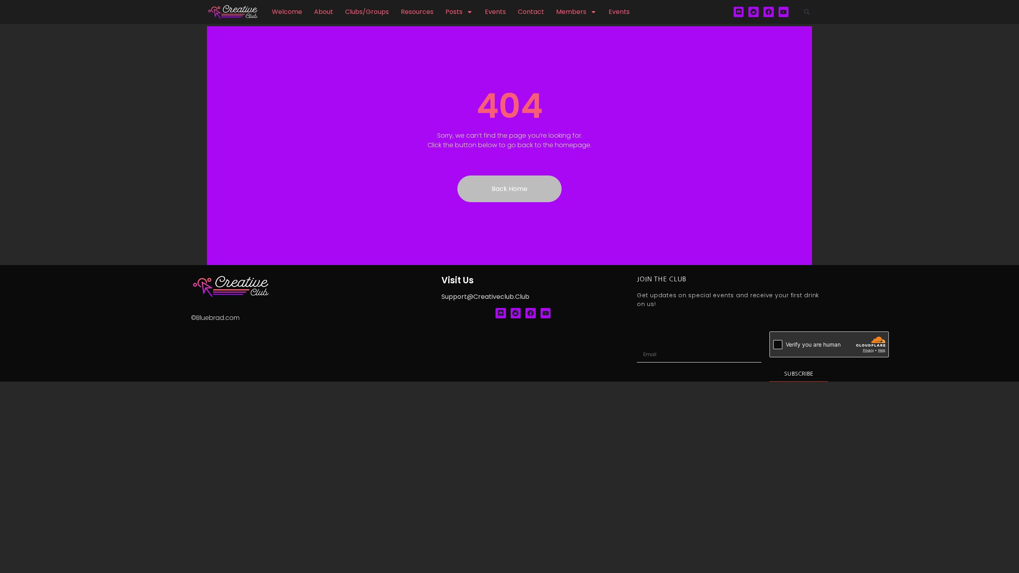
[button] (807, 12)
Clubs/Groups (367, 11)
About (323, 11)
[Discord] (739, 12)
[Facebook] (768, 12)
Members (571, 11)
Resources (417, 11)
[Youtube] (784, 12)
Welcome (287, 11)
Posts (454, 11)
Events (495, 11)
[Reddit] (753, 12)
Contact (531, 11)
